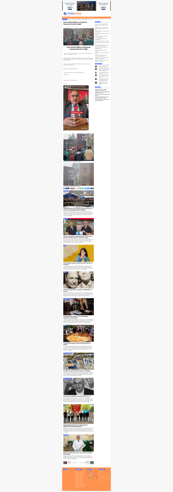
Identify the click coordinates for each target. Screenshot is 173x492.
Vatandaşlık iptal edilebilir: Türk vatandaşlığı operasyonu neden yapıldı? (75, 317)
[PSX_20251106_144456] (78, 44)
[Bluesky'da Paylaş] (89, 188)
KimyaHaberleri (82, 474)
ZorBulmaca (83, 475)
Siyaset (84, 17)
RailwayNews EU (77, 486)
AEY (80, 475)
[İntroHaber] (86, 10)
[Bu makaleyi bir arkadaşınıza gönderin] (75, 188)
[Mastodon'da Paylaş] (84, 188)
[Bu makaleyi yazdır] (78, 188)
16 (109, 477)
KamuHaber (81, 480)
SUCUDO (76, 471)
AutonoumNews (77, 473)
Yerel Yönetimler (90, 17)
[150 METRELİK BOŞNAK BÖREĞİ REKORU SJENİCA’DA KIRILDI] (78, 333)
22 (107, 478)
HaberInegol (77, 487)
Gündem (71, 17)
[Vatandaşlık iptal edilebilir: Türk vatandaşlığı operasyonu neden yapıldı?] (78, 306)
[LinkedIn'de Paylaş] (70, 188)
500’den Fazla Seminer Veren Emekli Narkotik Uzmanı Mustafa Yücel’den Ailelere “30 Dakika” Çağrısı (77, 237)
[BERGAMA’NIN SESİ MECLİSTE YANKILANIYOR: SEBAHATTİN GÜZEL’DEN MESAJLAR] (78, 414)
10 (99, 477)
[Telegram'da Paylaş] (86, 188)
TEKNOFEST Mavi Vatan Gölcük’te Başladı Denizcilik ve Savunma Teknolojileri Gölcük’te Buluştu (77, 209)
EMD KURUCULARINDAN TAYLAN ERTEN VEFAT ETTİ (77, 396)
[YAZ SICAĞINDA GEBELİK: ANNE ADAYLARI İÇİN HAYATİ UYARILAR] (78, 253)
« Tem (100, 482)
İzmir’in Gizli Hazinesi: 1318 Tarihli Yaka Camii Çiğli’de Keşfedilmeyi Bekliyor (104, 75)
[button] (78, 36)
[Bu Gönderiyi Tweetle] (67, 188)
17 (99, 478)
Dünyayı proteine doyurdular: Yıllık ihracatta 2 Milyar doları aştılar (77, 453)
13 (104, 477)
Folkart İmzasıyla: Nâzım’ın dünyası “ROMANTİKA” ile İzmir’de (77, 290)
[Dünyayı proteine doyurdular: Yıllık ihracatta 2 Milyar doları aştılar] (78, 443)
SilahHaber (77, 485)
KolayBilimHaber (82, 486)
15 (107, 477)
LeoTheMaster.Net (81, 485)
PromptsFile (79, 484)
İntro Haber (65, 17)
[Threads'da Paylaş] (92, 188)
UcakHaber (80, 481)
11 (101, 477)
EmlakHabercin (81, 476)
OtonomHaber (78, 472)
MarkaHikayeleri (83, 484)
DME (79, 483)
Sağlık (76, 17)
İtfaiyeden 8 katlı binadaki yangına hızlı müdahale (77, 371)
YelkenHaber (77, 480)
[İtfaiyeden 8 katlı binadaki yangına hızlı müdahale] (78, 361)
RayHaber (98, 87)
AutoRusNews (83, 483)
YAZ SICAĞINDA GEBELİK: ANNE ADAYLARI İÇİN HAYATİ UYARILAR (77, 263)
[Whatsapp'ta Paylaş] (81, 188)
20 (104, 478)
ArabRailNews (77, 474)
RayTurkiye (76, 481)
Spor (80, 17)
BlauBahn (81, 473)
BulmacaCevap (77, 475)
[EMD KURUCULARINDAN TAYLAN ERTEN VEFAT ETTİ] (78, 386)
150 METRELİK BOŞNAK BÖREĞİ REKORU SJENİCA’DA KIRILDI (77, 343)
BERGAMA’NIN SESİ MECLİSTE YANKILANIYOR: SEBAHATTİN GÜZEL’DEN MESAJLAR (75, 425)
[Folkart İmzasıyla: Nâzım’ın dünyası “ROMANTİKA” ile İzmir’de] (78, 280)
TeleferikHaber (84, 471)
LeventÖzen (77, 476)
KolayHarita (76, 483)
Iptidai (76, 484)
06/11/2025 (66, 26)
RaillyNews (81, 472)
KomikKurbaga (81, 482)
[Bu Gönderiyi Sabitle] (73, 188)
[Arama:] (105, 19)
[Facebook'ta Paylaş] (64, 188)
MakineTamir (77, 482)
